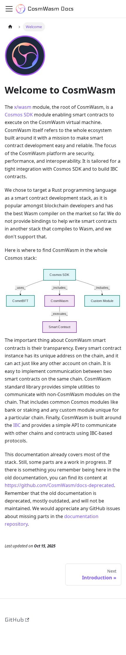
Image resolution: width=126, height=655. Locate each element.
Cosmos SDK (19, 114)
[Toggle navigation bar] (9, 8)
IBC (17, 425)
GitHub (14, 619)
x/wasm (22, 107)
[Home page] (10, 26)
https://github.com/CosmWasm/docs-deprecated (59, 485)
